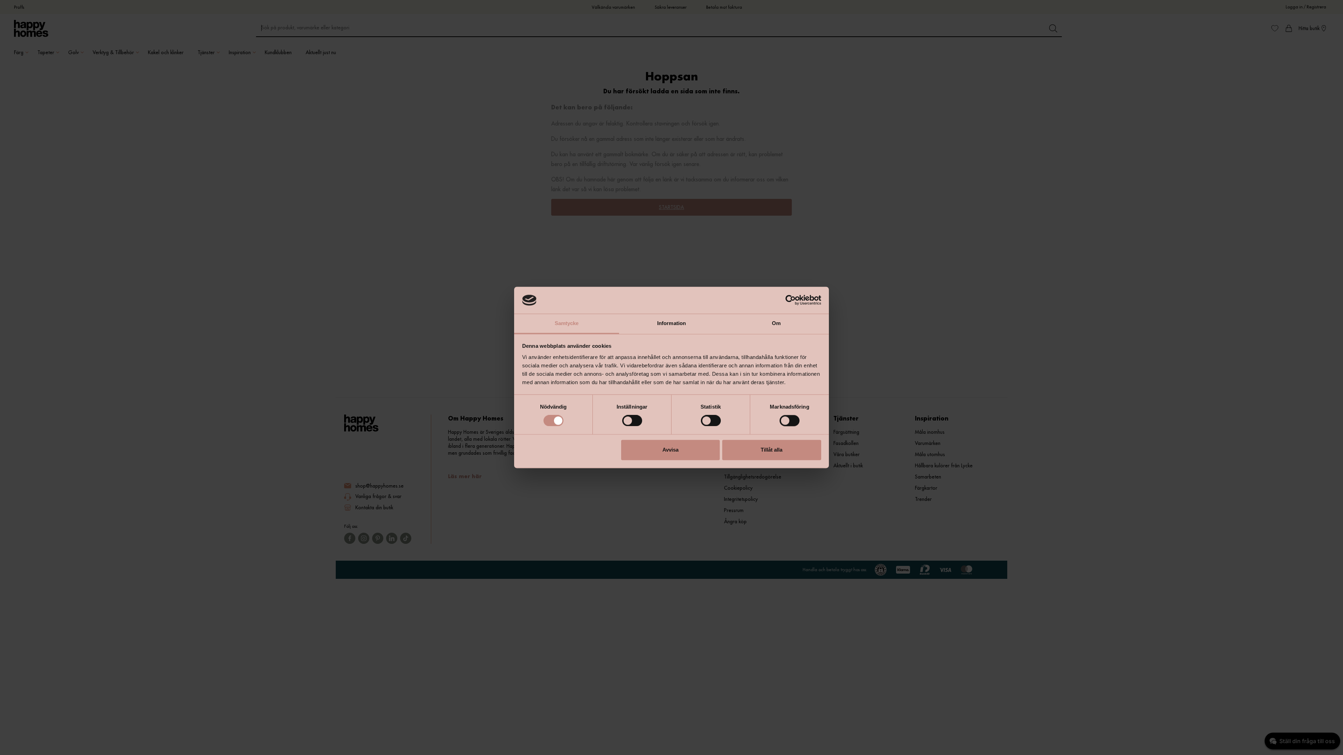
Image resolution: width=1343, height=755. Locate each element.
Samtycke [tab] (567, 323)
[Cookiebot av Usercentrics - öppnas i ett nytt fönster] (790, 300)
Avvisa (670, 450)
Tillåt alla (771, 450)
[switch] (632, 420)
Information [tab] (671, 323)
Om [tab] (776, 323)
